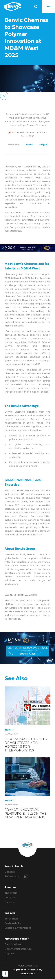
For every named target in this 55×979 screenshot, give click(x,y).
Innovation (11, 918)
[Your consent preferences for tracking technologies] (5, 974)
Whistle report (27, 974)
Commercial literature (18, 949)
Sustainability (13, 923)
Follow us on (12, 876)
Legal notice (19, 970)
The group (11, 893)
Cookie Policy (35, 970)
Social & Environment (18, 928)
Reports (10, 953)
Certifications (13, 944)
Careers (9, 902)
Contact (10, 872)
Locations (11, 897)
